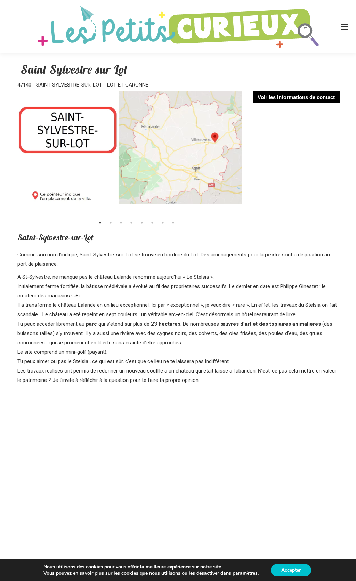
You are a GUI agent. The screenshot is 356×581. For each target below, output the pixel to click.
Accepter (291, 570)
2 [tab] (110, 222)
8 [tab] (173, 222)
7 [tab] (162, 222)
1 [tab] (100, 222)
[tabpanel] (129, 153)
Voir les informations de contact (296, 97)
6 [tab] (152, 222)
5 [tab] (141, 222)
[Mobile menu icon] (344, 26)
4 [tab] (131, 222)
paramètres (245, 573)
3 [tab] (121, 222)
